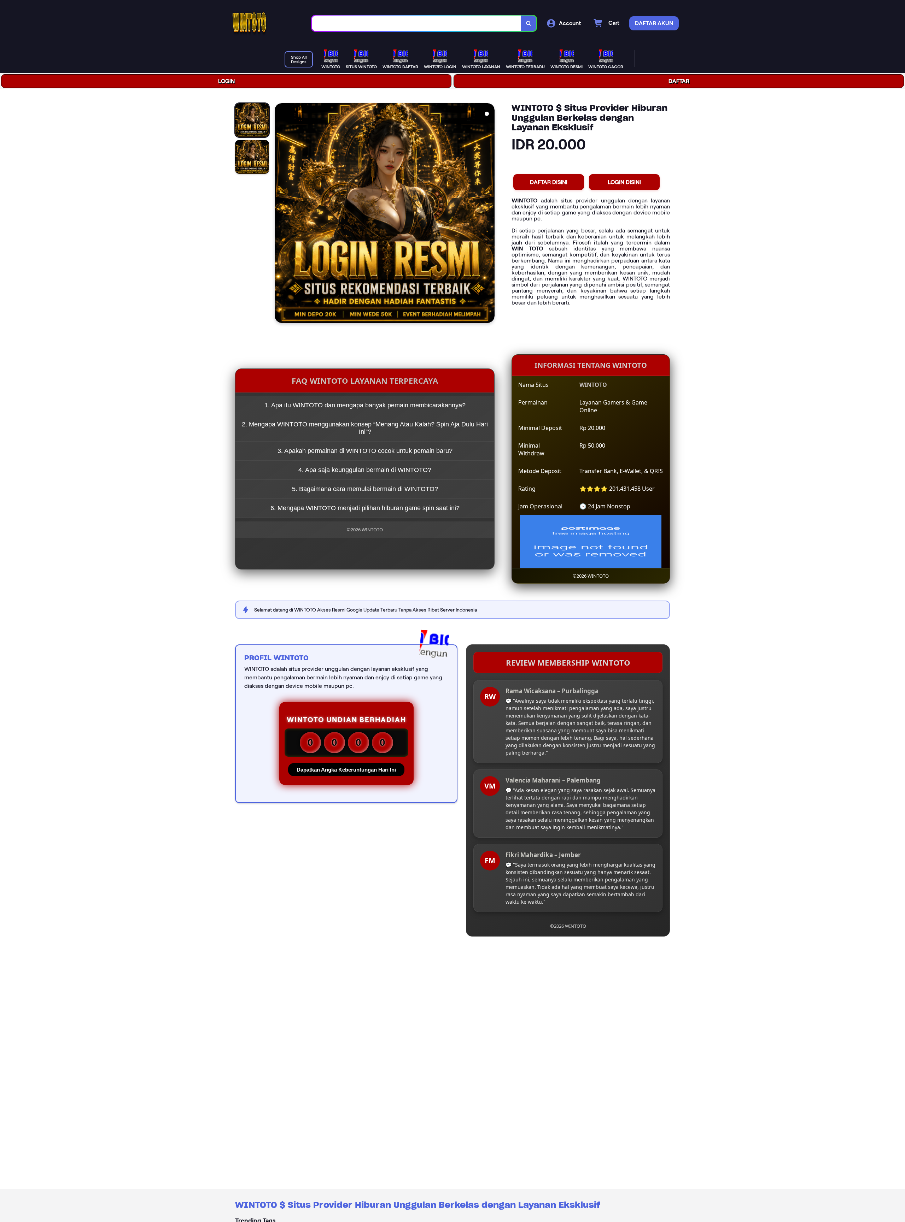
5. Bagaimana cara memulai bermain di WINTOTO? (365, 488)
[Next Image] (489, 214)
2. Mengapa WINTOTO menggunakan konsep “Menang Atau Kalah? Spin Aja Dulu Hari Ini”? (365, 428)
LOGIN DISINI (624, 182)
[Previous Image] (280, 214)
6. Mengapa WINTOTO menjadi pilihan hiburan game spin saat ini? (365, 508)
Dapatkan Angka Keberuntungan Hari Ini (346, 770)
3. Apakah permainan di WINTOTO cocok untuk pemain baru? (365, 450)
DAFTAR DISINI (548, 182)
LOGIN (226, 81)
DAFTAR (678, 81)
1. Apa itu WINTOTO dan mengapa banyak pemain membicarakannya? (365, 405)
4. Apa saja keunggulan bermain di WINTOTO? (364, 469)
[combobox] (416, 23)
